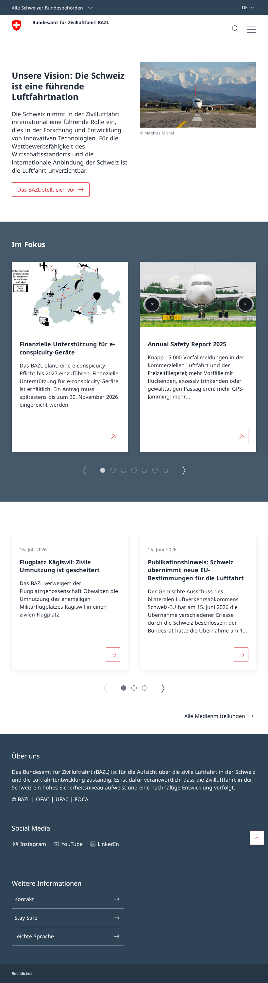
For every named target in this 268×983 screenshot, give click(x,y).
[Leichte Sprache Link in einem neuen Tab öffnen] (236, 7)
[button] (102, 470)
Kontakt (24, 899)
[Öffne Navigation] (251, 29)
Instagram (33, 844)
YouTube (71, 844)
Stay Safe (25, 917)
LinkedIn (108, 844)
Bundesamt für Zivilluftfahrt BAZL (70, 22)
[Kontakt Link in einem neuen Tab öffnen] (239, 7)
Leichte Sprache (34, 936)
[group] (70, 357)
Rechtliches (22, 973)
